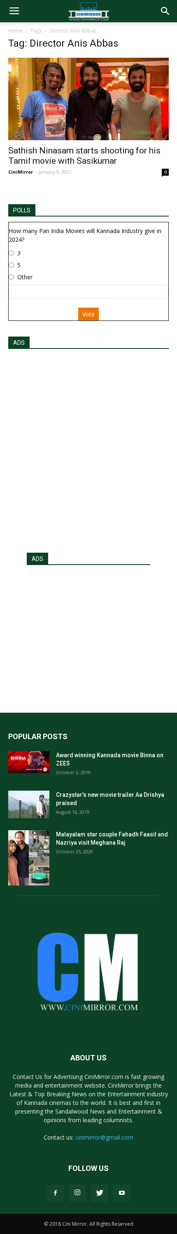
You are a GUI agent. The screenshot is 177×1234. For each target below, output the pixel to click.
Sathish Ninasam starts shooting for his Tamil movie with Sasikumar (84, 156)
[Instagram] (77, 1193)
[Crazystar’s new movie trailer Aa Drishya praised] (28, 804)
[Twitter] (99, 1193)
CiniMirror (20, 172)
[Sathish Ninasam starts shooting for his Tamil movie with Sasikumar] (88, 99)
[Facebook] (55, 1193)
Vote (88, 314)
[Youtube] (122, 1193)
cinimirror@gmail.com (104, 1137)
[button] (165, 11)
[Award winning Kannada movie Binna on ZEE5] (28, 762)
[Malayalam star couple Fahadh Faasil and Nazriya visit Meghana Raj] (28, 857)
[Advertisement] (88, 448)
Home (15, 30)
